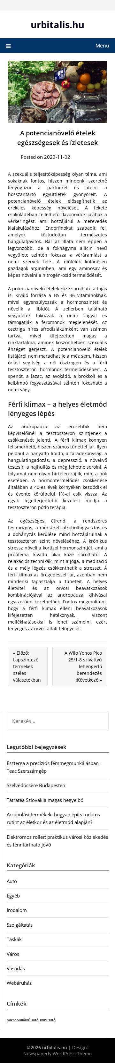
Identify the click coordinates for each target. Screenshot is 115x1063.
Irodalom (17, 910)
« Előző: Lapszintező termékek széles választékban (27, 666)
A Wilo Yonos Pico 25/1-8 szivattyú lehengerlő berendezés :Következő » (83, 666)
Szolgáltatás (20, 925)
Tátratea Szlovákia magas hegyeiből (46, 800)
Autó (12, 881)
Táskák (14, 939)
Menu (102, 45)
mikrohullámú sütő (23, 1020)
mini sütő (48, 1020)
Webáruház (19, 983)
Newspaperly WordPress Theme (57, 1053)
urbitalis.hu (57, 24)
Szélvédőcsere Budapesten (36, 785)
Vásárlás (16, 968)
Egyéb (13, 895)
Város (13, 954)
